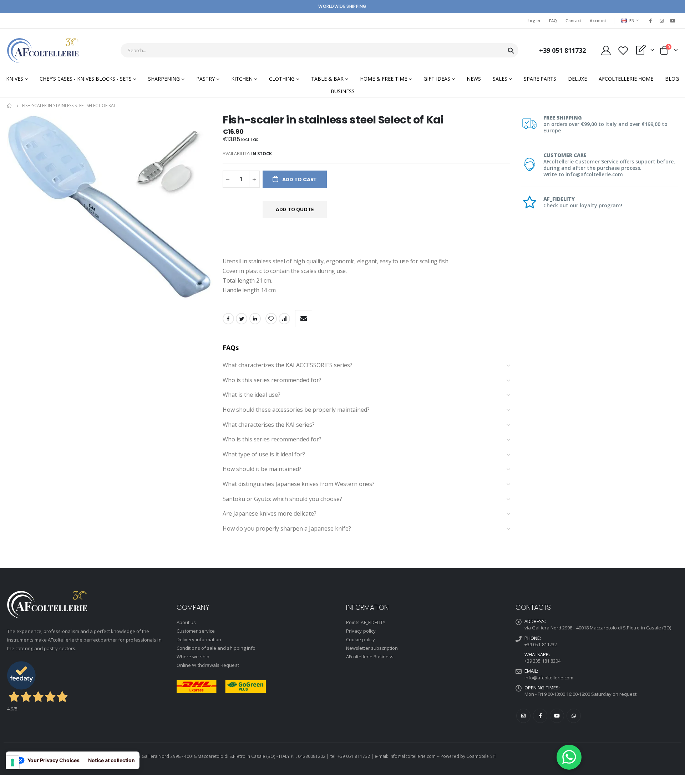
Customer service (196, 631)
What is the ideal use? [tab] (251, 395)
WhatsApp (574, 716)
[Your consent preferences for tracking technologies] (12, 762)
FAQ (553, 20)
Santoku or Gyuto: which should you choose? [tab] (282, 499)
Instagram (523, 716)
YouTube (557, 716)
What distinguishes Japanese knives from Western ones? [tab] (299, 484)
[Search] (511, 50)
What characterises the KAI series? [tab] (269, 425)
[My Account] (605, 50)
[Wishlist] (623, 50)
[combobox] (319, 50)
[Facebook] (650, 20)
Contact (573, 20)
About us (186, 622)
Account (598, 20)
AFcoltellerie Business (370, 656)
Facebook (228, 318)
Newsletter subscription (372, 648)
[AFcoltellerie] (42, 50)
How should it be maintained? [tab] (262, 469)
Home (9, 105)
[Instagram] (661, 20)
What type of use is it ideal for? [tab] (264, 454)
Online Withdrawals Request (208, 665)
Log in (534, 20)
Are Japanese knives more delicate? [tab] (269, 514)
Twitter (241, 318)
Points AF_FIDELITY (365, 622)
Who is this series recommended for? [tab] (272, 380)
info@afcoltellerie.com (548, 677)
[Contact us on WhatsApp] (569, 757)
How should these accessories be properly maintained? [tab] (296, 410)
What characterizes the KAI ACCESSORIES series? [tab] (287, 365)
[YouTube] (673, 20)
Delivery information (199, 639)
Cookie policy (360, 639)
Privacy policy (361, 631)
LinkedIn (255, 318)
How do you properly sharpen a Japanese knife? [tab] (287, 529)
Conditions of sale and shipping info (216, 648)
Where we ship (193, 656)
